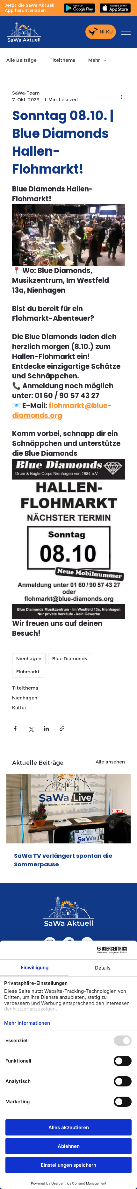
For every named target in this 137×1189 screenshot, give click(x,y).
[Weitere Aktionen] (121, 96)
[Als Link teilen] (62, 729)
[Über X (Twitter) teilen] (31, 729)
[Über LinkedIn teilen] (46, 729)
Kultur (19, 708)
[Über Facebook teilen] (15, 729)
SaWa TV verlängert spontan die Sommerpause (63, 860)
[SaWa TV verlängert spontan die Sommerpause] (68, 808)
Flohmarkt (28, 672)
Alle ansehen (110, 762)
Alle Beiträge (21, 60)
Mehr (94, 60)
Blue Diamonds (69, 659)
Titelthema (62, 60)
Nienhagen (28, 659)
